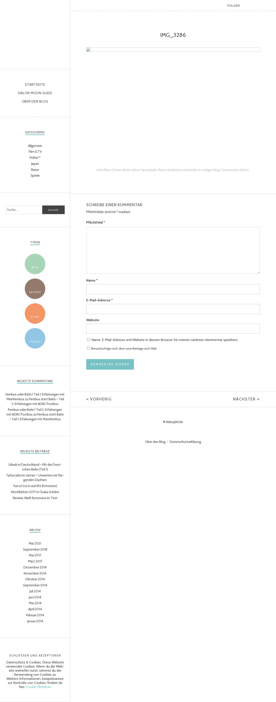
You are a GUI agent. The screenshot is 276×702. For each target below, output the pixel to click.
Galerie (35, 292)
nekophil (35, 33)
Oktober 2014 (35, 579)
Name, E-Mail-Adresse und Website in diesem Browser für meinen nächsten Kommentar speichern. (164, 340)
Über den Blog (35, 101)
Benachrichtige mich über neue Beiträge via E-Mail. (124, 348)
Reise (35, 170)
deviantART (270, 5)
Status (35, 341)
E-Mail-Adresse (99, 300)
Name (92, 280)
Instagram (259, 5)
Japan (35, 164)
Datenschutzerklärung (185, 442)
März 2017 (35, 561)
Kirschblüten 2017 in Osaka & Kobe (35, 492)
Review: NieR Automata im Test (35, 498)
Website (92, 320)
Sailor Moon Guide (35, 93)
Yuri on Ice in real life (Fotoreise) (35, 486)
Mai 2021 (35, 543)
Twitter (249, 5)
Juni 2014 (35, 597)
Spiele (35, 175)
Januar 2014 (35, 621)
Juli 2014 (35, 591)
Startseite (35, 85)
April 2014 (35, 609)
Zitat (35, 316)
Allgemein (35, 146)
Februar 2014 (35, 615)
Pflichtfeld (95, 222)
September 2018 (35, 549)
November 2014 (35, 573)
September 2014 (35, 585)
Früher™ (35, 158)
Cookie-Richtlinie (38, 687)
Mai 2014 (35, 603)
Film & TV (35, 152)
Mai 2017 (35, 555)
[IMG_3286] (173, 50)
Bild (35, 267)
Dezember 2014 (35, 567)
